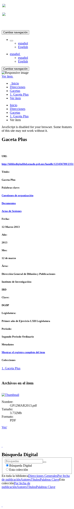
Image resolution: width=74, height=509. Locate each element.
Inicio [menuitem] (14, 83)
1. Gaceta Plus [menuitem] (19, 94)
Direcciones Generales (42, 476)
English (23, 47)
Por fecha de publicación (16, 485)
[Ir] (44, 462)
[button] (11, 40)
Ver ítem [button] (7, 76)
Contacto (28, 442)
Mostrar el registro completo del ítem (23, 352)
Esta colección (18, 469)
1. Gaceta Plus (19, 116)
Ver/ (4, 427)
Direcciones (17, 109)
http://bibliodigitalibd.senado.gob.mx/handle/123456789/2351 (38, 163)
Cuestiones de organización (17, 195)
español (23, 43)
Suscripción (9, 24)
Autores (26, 479)
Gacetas (15, 112)
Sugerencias (44, 442)
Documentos (9, 203)
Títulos (35, 479)
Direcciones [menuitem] (17, 87)
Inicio (13, 105)
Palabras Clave (49, 479)
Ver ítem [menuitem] (15, 98)
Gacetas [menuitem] (15, 91)
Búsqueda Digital (20, 465)
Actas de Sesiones (12, 211)
